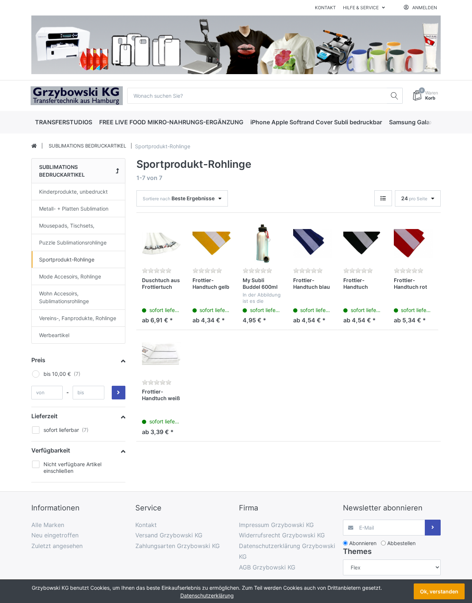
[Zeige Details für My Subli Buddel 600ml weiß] (262, 243)
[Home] (34, 146)
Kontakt (325, 7)
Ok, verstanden (439, 591)
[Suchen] (395, 96)
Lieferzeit (44, 416)
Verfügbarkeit (50, 450)
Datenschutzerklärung (207, 595)
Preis (38, 360)
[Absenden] (433, 528)
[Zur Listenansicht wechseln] (383, 198)
